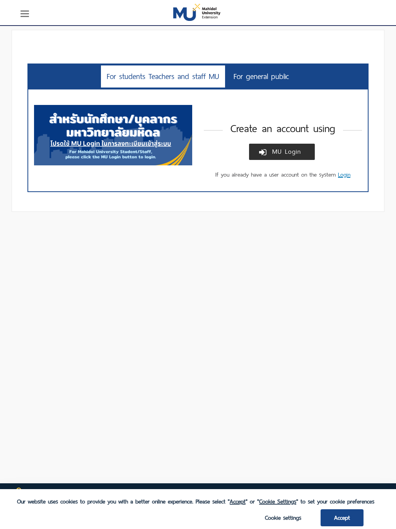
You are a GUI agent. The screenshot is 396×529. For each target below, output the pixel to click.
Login (344, 175)
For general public (261, 76)
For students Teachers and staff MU (163, 76)
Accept (342, 518)
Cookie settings (283, 518)
